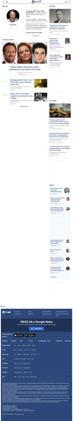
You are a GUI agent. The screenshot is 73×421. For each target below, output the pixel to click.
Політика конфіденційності (62, 311)
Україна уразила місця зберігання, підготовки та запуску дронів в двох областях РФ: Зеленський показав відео (59, 135)
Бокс (29, 349)
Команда (30, 311)
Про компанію (17, 311)
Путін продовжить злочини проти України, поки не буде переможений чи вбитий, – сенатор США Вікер (56, 57)
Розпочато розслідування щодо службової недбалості (59, 126)
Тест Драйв (16, 358)
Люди (20, 74)
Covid (31, 372)
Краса (23, 376)
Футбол (15, 349)
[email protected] (19, 410)
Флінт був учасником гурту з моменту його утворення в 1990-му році (20, 87)
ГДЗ (15, 354)
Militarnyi (52, 272)
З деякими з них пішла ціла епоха (24, 72)
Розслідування (42, 341)
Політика (13, 341)
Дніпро (28, 345)
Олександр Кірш (53, 263)
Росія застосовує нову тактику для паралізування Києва (56, 190)
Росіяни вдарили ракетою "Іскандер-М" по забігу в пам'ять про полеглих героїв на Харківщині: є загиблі (60, 121)
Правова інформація (46, 311)
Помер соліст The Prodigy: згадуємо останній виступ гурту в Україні (21, 96)
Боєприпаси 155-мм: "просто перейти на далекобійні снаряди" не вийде (57, 269)
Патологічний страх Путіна (55, 250)
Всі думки (52, 277)
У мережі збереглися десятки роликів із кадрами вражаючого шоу (21, 101)
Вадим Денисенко (54, 245)
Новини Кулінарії (26, 363)
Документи (30, 313)
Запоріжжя (23, 345)
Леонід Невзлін (53, 212)
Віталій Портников (54, 203)
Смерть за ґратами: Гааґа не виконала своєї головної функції (57, 199)
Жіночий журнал (33, 376)
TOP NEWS (52, 101)
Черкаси (33, 345)
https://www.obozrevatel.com (49, 383)
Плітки (19, 376)
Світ (21, 341)
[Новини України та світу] (3, 306)
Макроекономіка (27, 367)
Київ (15, 345)
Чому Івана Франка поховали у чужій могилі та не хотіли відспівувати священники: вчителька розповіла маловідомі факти (59, 27)
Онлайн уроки (26, 354)
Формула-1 (34, 349)
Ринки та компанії (18, 367)
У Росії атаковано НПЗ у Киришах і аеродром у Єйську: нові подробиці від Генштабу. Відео (59, 148)
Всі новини (68, 341)
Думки (51, 185)
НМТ (38, 354)
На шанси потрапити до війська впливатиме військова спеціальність (56, 47)
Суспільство (59, 341)
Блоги (48, 341)
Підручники (19, 354)
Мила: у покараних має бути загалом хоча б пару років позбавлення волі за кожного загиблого (57, 259)
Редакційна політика (46, 313)
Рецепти (16, 363)
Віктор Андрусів (53, 193)
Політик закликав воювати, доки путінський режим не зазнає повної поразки (55, 64)
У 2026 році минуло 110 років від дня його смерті (59, 31)
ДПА (32, 354)
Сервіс (32, 358)
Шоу (11, 89)
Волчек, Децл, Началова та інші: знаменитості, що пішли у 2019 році (24, 68)
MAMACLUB (26, 372)
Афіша (15, 376)
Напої (20, 363)
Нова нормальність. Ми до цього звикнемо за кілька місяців (56, 242)
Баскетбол (20, 349)
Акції (29, 358)
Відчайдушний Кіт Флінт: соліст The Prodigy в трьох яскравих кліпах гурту (21, 82)
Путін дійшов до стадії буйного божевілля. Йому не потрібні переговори (57, 209)
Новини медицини (18, 372)
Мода (27, 376)
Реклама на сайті (18, 313)
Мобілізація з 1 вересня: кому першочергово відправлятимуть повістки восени (54, 41)
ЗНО (35, 354)
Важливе (52, 6)
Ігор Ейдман (52, 253)
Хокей (25, 349)
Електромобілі (23, 358)
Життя (31, 341)
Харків (18, 345)
